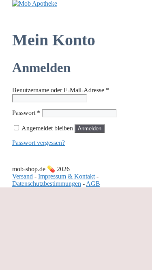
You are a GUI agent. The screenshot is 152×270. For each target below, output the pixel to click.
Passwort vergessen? (38, 142)
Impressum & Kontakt (66, 176)
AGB (93, 183)
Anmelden (89, 128)
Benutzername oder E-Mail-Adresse (60, 90)
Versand (22, 176)
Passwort (26, 112)
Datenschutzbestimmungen (46, 183)
